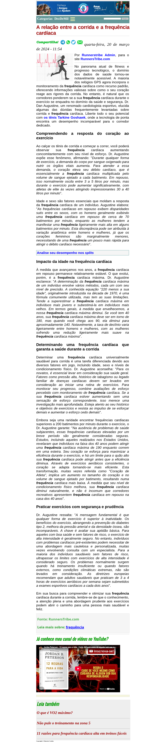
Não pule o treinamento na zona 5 (63, 723)
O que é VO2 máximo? (55, 712)
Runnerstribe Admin (98, 55)
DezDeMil (61, 18)
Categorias (45, 18)
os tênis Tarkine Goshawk (64, 117)
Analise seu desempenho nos (65, 253)
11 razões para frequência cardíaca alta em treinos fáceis (82, 733)
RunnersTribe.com (95, 59)
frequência (75, 627)
